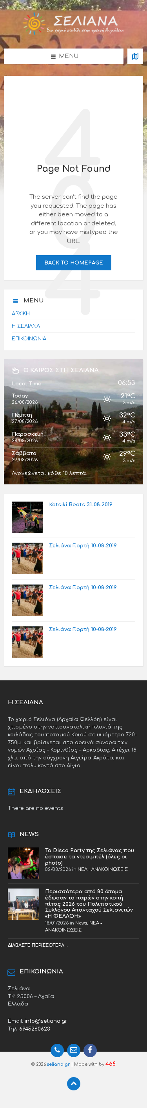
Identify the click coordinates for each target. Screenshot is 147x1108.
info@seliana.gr (46, 1021)
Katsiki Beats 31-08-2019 (81, 504)
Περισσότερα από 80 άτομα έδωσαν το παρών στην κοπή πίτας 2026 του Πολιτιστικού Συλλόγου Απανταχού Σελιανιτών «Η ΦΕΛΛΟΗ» (89, 904)
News (81, 923)
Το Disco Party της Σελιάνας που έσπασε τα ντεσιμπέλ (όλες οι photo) (89, 856)
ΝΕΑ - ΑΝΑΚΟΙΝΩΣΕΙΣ (103, 869)
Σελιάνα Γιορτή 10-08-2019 (83, 546)
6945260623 (34, 1029)
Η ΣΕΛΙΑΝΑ (26, 326)
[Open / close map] (135, 56)
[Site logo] (74, 33)
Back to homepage (73, 263)
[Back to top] (73, 1083)
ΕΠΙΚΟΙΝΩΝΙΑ (29, 339)
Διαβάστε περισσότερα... (38, 945)
